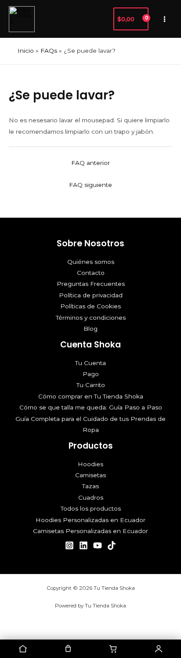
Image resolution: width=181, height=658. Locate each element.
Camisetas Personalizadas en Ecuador (90, 530)
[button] (102, 19)
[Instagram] (69, 545)
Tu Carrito (90, 384)
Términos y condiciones (91, 317)
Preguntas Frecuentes (91, 283)
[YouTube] (97, 545)
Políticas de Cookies (90, 306)
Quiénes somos (90, 261)
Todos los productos (91, 508)
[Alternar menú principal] (164, 18)
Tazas (90, 486)
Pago (91, 373)
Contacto (91, 272)
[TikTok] (111, 545)
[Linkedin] (83, 545)
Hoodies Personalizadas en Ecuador (90, 519)
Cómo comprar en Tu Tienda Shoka (90, 396)
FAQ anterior (90, 162)
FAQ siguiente (90, 184)
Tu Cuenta (90, 362)
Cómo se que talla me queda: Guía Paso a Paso (90, 407)
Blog (90, 328)
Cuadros (90, 497)
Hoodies (90, 464)
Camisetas (90, 475)
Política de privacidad (91, 295)
